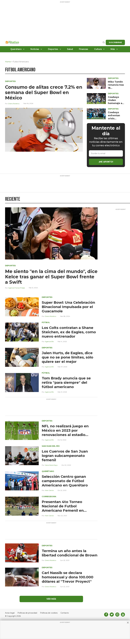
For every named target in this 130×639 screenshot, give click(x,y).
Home (8, 62)
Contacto (65, 613)
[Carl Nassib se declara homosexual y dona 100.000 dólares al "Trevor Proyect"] (22, 577)
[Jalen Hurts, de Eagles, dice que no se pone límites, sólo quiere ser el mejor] (22, 357)
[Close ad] (128, 622)
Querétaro (16, 49)
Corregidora (49, 496)
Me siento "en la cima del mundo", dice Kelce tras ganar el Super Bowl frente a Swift (51, 277)
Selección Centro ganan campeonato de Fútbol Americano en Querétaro (65, 480)
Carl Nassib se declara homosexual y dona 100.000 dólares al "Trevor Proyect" (67, 577)
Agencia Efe (49, 341)
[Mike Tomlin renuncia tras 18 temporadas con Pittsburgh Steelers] (96, 83)
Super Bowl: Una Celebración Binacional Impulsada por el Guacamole (68, 306)
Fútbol (46, 322)
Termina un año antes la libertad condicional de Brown (69, 553)
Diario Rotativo (13, 104)
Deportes (53, 49)
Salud (70, 49)
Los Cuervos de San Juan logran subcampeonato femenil (65, 455)
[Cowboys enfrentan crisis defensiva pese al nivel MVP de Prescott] (96, 114)
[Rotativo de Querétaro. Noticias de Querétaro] (12, 42)
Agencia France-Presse (16, 288)
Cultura (98, 49)
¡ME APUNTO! (106, 162)
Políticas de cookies (49, 613)
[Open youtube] (123, 614)
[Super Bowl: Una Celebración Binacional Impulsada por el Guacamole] (22, 306)
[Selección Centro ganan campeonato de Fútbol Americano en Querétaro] (22, 480)
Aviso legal (9, 613)
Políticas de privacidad (27, 613)
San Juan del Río (51, 446)
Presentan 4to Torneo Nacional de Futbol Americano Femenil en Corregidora (63, 508)
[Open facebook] (106, 614)
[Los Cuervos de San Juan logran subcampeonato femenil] (22, 455)
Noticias (34, 49)
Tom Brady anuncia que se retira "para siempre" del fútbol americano (66, 382)
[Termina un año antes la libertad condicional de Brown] (22, 553)
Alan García (49, 490)
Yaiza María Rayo (51, 465)
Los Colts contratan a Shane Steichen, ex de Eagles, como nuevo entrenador (69, 331)
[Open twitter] (112, 614)
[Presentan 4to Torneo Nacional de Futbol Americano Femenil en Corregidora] (22, 506)
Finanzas (83, 49)
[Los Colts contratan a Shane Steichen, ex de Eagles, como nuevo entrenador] (22, 332)
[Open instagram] (117, 614)
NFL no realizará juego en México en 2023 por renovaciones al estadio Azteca (65, 432)
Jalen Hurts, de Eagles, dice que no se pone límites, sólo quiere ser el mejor (67, 357)
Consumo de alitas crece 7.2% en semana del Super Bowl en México (43, 92)
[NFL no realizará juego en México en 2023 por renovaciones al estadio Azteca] (22, 430)
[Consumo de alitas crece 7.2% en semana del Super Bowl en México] (44, 129)
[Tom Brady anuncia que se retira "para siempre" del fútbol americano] (22, 382)
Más (113, 49)
